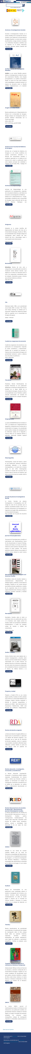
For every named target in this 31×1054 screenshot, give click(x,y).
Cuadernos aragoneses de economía (15, 341)
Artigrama (8, 224)
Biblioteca (15, 1036)
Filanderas (8, 380)
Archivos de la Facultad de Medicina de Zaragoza (15, 147)
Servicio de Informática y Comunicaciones (14, 1040)
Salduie (7, 847)
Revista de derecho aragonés (13, 730)
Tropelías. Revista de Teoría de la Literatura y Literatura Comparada (15, 964)
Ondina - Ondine (10, 652)
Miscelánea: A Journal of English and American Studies (15, 575)
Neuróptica (8, 613)
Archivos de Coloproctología (13, 185)
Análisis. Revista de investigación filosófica (14, 69)
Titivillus (7, 924)
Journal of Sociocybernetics (13, 535)
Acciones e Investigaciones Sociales (15, 30)
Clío (6, 302)
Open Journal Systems (8, 1029)
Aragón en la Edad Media (12, 108)
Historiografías (9, 458)
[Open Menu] (1, 1)
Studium (7, 886)
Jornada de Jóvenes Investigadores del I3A (15, 497)
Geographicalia (9, 419)
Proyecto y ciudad (10, 691)
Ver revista (9, 49)
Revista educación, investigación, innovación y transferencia (14, 769)
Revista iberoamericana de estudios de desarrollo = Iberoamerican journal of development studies (15, 809)
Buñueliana (8, 263)
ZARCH (7, 1002)
